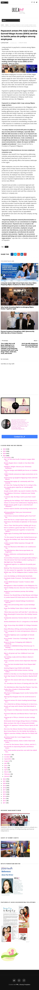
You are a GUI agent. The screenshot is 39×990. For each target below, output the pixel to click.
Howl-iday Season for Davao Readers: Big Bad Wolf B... (20, 676)
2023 (4, 455)
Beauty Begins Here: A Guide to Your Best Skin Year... (19, 463)
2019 (4, 785)
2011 (4, 803)
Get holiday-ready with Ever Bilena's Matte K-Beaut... (19, 657)
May (5, 767)
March (6, 772)
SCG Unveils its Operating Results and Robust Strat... (19, 747)
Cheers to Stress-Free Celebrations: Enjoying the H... (21, 503)
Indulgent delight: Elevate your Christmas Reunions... (17, 467)
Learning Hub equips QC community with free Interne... (19, 482)
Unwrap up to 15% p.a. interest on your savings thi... (19, 718)
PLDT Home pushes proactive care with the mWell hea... (20, 751)
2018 (4, 788)
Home (2, 25)
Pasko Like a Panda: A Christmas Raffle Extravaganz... (17, 690)
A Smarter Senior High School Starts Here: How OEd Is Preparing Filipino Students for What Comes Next (18, 283)
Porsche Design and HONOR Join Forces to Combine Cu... (20, 471)
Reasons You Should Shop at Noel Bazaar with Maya (21, 595)
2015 (4, 794)
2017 (4, 790)
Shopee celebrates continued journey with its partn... (19, 554)
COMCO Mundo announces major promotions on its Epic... (20, 474)
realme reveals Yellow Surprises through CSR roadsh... (18, 543)
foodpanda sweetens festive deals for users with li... (20, 618)
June (6, 765)
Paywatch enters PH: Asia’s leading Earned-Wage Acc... (20, 701)
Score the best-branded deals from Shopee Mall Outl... (19, 665)
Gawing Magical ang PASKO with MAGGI (17, 668)
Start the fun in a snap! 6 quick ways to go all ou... (20, 519)
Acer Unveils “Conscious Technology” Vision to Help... (19, 639)
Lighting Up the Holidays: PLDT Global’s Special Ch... (21, 500)
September (8, 759)
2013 (4, 798)
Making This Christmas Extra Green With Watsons (20, 568)
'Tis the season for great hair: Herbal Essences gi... (21, 537)
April (6, 770)
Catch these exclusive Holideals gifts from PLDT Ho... (20, 516)
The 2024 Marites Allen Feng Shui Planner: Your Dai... (21, 687)
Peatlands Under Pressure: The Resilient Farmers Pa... (20, 579)
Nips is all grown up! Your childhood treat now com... (19, 654)
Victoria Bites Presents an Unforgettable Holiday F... (21, 558)
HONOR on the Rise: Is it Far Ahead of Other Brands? (21, 674)
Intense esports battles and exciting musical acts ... (20, 509)
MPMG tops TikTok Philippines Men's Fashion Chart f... (20, 573)
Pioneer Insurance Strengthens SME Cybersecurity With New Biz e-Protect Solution (17, 332)
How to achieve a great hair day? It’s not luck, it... (20, 527)
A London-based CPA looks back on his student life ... (20, 598)
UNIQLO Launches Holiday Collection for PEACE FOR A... (20, 734)
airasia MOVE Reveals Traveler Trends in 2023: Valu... (19, 582)
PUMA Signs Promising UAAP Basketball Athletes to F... (21, 534)
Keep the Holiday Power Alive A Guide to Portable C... (20, 609)
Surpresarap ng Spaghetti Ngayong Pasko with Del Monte (20, 478)
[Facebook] (24, 980)
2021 (4, 781)
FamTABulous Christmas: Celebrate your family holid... (19, 494)
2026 (4, 449)
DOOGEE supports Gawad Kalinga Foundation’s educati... (19, 601)
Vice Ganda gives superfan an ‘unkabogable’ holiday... (18, 488)
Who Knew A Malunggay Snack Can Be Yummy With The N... (20, 693)
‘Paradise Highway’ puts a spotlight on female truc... (19, 635)
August (6, 761)
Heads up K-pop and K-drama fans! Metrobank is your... (20, 707)
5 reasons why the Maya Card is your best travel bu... (20, 497)
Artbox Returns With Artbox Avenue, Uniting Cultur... (18, 671)
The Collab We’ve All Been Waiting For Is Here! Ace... (21, 704)
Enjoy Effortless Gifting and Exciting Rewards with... (21, 629)
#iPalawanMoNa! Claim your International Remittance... (17, 513)
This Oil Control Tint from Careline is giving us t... (20, 560)
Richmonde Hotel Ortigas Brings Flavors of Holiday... (21, 721)
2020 (4, 783)
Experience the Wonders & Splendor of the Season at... (20, 522)
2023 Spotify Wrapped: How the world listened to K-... (20, 697)
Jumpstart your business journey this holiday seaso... (18, 592)
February (7, 774)
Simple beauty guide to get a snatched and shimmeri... (18, 505)
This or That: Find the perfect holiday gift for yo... (20, 525)
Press (6, 25)
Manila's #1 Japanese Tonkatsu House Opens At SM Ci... (21, 726)
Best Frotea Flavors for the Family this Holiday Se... (20, 731)
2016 (4, 792)
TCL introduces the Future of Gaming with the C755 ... (21, 684)
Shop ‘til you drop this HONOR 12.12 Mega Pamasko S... (20, 626)
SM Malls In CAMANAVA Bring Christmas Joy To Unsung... (19, 646)
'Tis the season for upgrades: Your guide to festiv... (21, 570)
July (5, 763)
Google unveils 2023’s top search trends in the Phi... (21, 491)
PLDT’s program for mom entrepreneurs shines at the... (20, 632)
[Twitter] (36, 2)
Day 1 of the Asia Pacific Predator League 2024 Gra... (19, 460)
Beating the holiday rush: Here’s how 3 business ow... (19, 540)
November (7, 754)
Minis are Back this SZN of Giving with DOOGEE (19, 723)
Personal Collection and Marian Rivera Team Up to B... (20, 714)
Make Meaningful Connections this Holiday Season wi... (20, 615)
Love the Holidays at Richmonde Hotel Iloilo (18, 576)
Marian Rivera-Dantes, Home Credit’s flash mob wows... (19, 741)
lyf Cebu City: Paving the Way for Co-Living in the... (20, 485)
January (7, 776)
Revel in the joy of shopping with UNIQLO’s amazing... (18, 643)
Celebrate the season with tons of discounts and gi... (20, 680)
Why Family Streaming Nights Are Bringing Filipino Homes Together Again (17, 308)
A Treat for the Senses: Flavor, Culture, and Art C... (20, 744)
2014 (4, 796)
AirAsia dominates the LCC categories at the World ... (21, 622)
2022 (4, 779)
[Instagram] (34, 2)
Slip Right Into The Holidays (13, 562)
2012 (4, 800)
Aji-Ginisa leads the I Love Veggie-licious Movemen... (17, 737)
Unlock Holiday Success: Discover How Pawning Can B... (21, 588)
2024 (4, 453)
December (7, 457)
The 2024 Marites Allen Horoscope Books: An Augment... (18, 551)
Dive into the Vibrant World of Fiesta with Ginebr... (20, 729)
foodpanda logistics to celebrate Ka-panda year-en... (20, 565)
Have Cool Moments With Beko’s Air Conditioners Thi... (20, 547)
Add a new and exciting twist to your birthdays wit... (19, 605)
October (7, 757)
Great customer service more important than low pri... (20, 661)
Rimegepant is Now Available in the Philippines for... (21, 585)
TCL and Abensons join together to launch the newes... (19, 530)
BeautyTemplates (25, 984)
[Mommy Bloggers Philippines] (10, 961)
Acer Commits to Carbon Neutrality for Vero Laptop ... (21, 650)
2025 (4, 451)
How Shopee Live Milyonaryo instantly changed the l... (20, 710)
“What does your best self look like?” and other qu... (21, 612)
